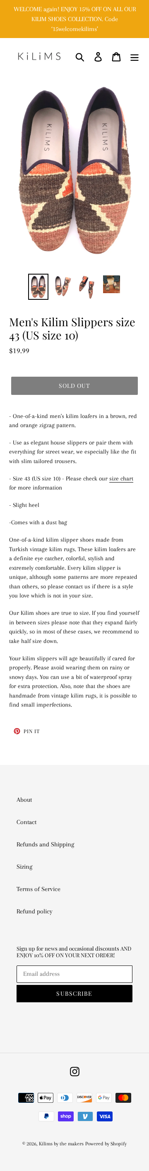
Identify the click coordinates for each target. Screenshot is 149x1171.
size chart (121, 478)
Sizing (24, 866)
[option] (38, 287)
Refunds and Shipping (45, 844)
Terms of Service (38, 889)
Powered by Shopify (106, 1144)
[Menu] (134, 56)
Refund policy (35, 911)
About (24, 799)
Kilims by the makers (61, 1144)
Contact (26, 822)
